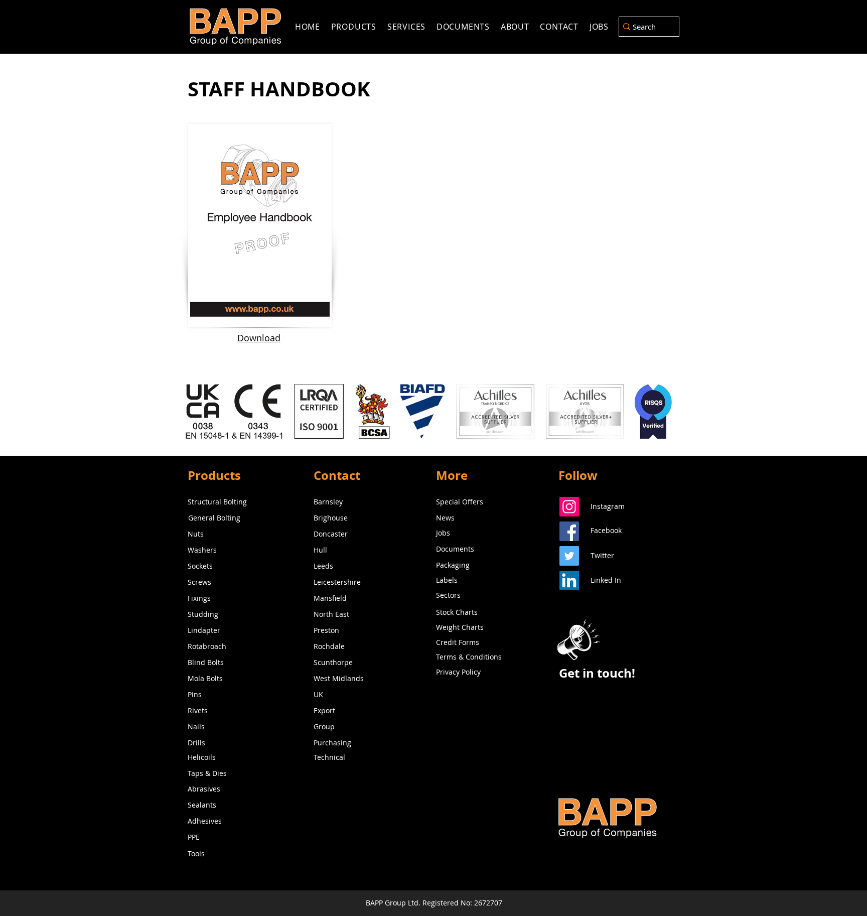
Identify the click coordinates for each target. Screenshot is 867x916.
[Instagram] (569, 506)
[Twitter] (569, 556)
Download (258, 338)
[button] (578, 639)
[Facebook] (569, 531)
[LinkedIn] (569, 580)
